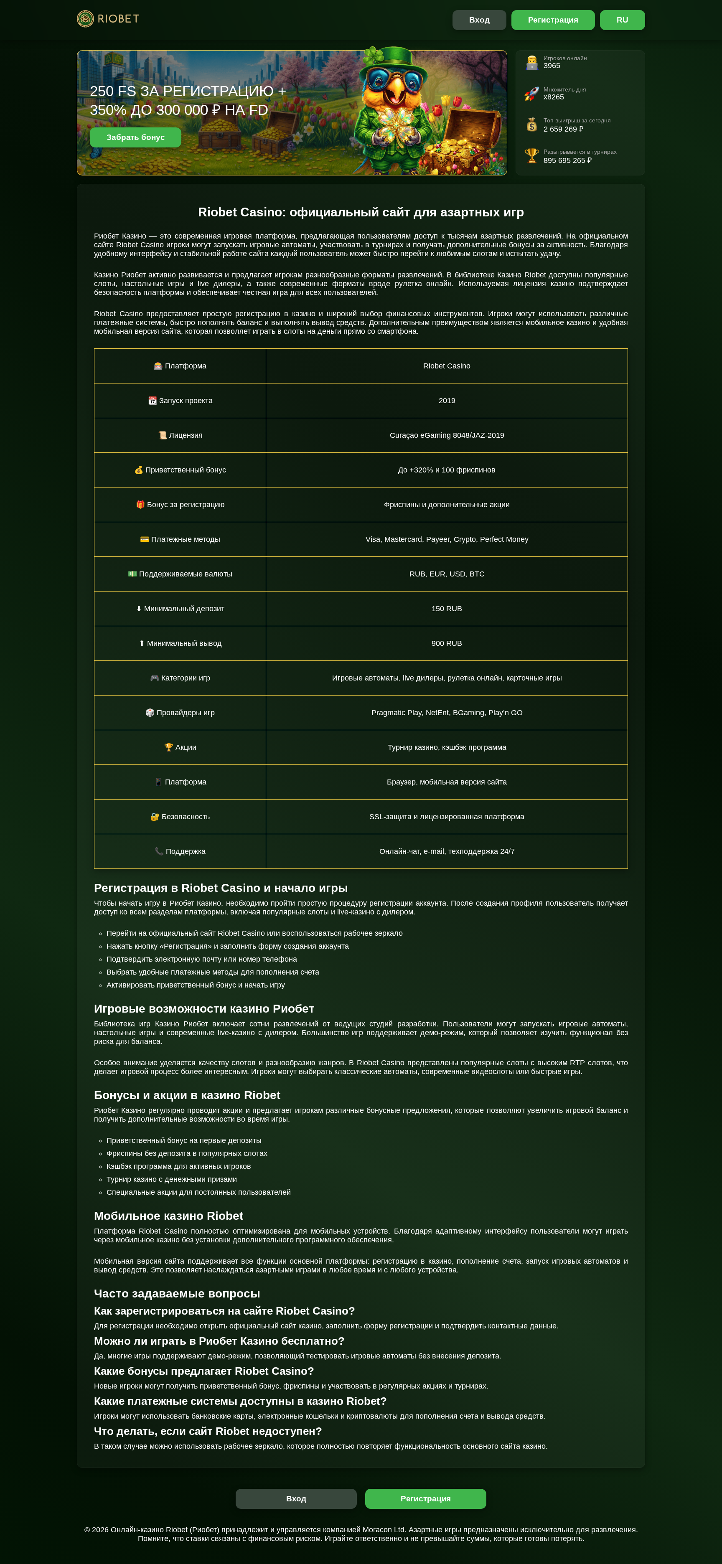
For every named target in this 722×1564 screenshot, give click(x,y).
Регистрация (553, 19)
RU (622, 19)
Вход (479, 19)
